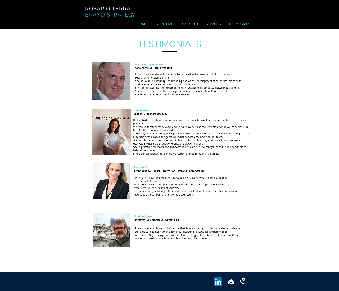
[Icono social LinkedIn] (218, 281)
